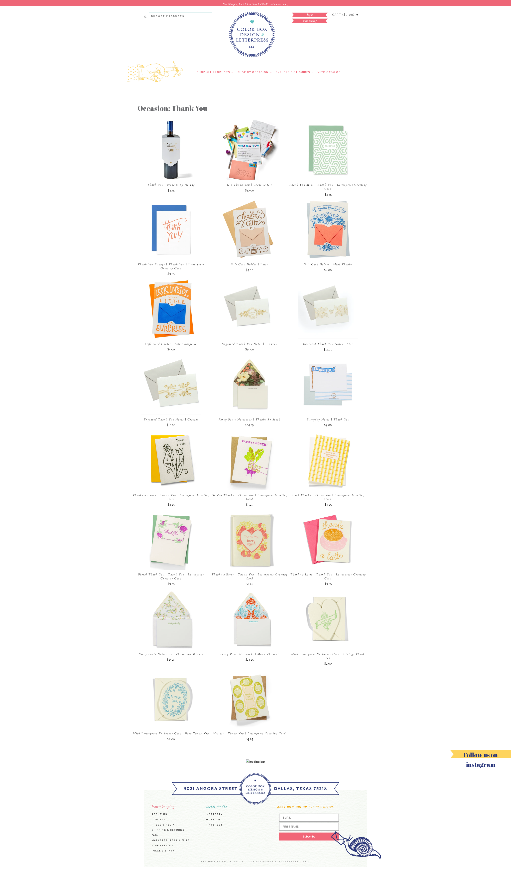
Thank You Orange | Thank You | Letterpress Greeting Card (171, 266)
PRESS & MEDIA (163, 825)
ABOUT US (159, 814)
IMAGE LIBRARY (163, 850)
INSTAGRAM (214, 814)
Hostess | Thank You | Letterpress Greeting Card (249, 734)
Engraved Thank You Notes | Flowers (249, 344)
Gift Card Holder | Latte (249, 264)
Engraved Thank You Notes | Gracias (171, 419)
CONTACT (159, 819)
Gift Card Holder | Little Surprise (171, 344)
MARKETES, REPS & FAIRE (170, 840)
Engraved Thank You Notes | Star (328, 344)
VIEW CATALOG (163, 845)
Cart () (344, 14)
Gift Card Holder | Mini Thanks (328, 264)
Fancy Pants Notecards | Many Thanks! (249, 654)
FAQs (155, 835)
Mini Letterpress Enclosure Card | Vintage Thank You (328, 656)
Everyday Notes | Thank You (328, 419)
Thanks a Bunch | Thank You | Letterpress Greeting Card (171, 497)
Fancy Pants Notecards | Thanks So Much (249, 419)
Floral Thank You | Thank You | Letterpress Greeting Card (171, 577)
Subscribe (309, 836)
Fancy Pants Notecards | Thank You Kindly (171, 654)
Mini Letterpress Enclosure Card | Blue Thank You (171, 734)
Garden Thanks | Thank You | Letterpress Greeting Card (249, 497)
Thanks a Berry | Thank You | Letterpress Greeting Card (249, 577)
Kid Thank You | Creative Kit (249, 185)
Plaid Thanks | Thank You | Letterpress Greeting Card (327, 497)
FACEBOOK (213, 819)
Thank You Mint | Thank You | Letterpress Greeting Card (328, 187)
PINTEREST (214, 825)
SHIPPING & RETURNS (168, 830)
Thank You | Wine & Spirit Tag (171, 185)
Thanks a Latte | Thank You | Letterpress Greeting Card (328, 577)
